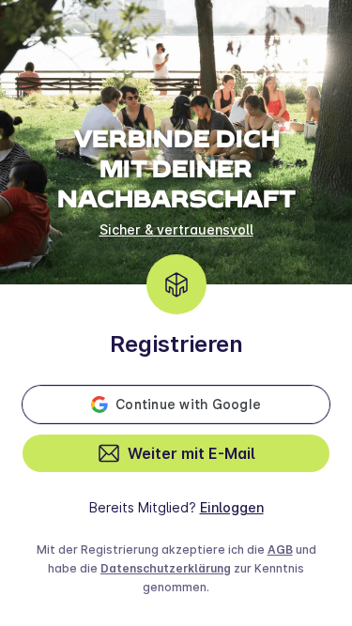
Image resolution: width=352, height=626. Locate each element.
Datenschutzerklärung (165, 568)
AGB (280, 549)
